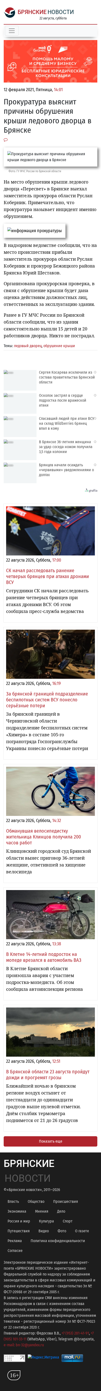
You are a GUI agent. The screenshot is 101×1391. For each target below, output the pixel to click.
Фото (62, 1231)
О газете (82, 1231)
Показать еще (50, 1141)
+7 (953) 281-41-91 (75, 1333)
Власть (13, 1201)
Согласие (15, 1250)
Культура (46, 1221)
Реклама (15, 1240)
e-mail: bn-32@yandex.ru (24, 1345)
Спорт (68, 1221)
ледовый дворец (28, 345)
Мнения (41, 1211)
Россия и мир (19, 1221)
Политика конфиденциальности (58, 1240)
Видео (43, 1231)
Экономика (17, 1211)
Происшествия (65, 1201)
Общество (36, 1201)
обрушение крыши (59, 345)
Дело (61, 1211)
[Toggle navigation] (12, 31)
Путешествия (19, 1231)
